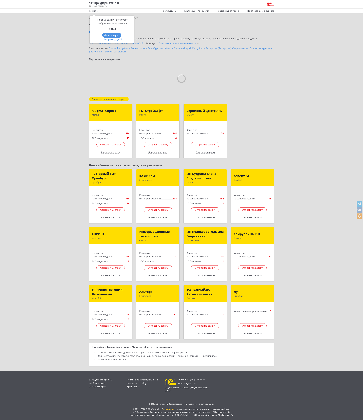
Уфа (91, 43)
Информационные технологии (154, 234)
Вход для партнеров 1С (100, 379)
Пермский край (182, 48)
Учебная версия (97, 383)
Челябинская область (115, 51)
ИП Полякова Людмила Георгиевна (205, 234)
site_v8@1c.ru (189, 383)
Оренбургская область (160, 48)
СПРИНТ (98, 234)
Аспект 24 (241, 176)
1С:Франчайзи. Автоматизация (199, 292)
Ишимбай (137, 43)
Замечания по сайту (136, 383)
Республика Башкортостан (132, 48)
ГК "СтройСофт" (151, 111)
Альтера (146, 292)
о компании (168, 409)
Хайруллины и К (247, 234)
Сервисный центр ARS (204, 111)
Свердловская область (245, 48)
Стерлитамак (104, 43)
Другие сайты (133, 386)
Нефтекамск (122, 43)
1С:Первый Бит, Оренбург (104, 176)
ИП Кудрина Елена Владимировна (201, 176)
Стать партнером (97, 386)
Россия (112, 48)
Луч (237, 292)
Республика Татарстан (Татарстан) (211, 48)
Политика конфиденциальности (142, 379)
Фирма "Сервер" (105, 111)
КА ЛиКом (147, 176)
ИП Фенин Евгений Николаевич (107, 292)
